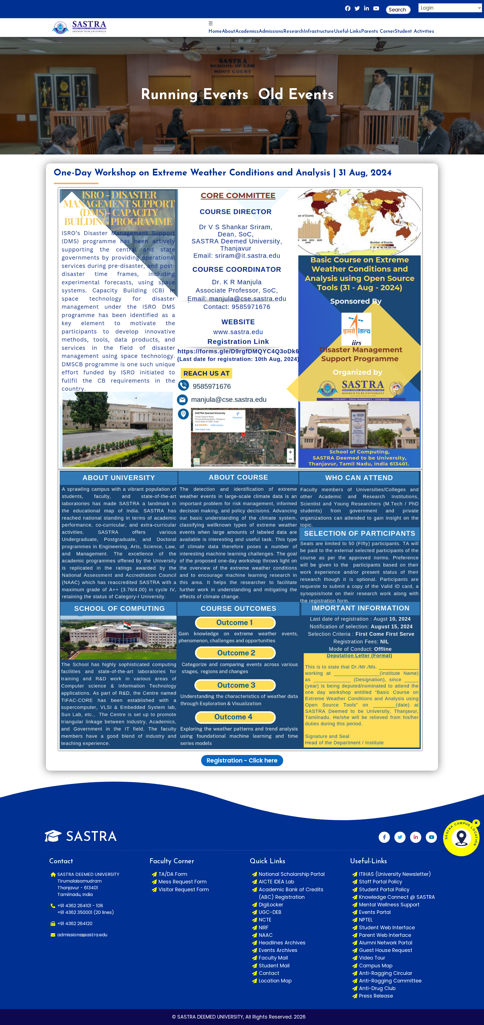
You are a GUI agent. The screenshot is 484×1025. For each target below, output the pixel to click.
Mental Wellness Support (389, 904)
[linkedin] (366, 10)
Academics (247, 31)
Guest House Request (385, 950)
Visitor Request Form (184, 889)
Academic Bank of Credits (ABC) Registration (291, 893)
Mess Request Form (183, 881)
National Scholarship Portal (292, 874)
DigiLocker (271, 904)
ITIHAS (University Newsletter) (395, 874)
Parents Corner (378, 31)
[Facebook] (347, 10)
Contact (269, 973)
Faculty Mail (273, 957)
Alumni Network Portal (385, 942)
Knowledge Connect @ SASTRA (397, 897)
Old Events (296, 95)
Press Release (376, 996)
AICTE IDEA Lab (276, 881)
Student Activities (414, 31)
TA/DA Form (173, 874)
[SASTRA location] (461, 838)
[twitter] (357, 10)
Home (215, 31)
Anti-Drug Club (377, 988)
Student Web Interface (387, 927)
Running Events (194, 95)
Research (293, 31)
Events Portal (375, 912)
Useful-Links (347, 31)
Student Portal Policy (384, 889)
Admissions (271, 31)
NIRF (264, 927)
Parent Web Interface (385, 935)
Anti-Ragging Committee (390, 980)
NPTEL (366, 919)
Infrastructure (319, 31)
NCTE (265, 919)
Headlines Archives (282, 942)
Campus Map (375, 965)
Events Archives (278, 950)
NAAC (266, 935)
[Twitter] (400, 837)
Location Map (275, 980)
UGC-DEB (270, 912)
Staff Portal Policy (380, 881)
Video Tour (372, 957)
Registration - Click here (242, 760)
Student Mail (274, 965)
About (228, 31)
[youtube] (376, 10)
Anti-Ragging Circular (385, 973)
